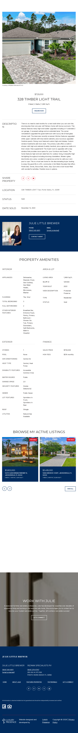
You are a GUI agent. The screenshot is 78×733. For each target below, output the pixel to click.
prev (9, 79)
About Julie (16, 682)
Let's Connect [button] (39, 617)
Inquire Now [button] (39, 111)
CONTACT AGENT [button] (37, 236)
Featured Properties (34, 682)
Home (5, 682)
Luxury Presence (46, 720)
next (14, 79)
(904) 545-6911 (34, 230)
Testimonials (52, 682)
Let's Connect (68, 682)
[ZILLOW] (49, 688)
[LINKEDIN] (39, 688)
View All (70, 489)
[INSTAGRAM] (34, 688)
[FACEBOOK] (29, 688)
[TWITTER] (44, 688)
